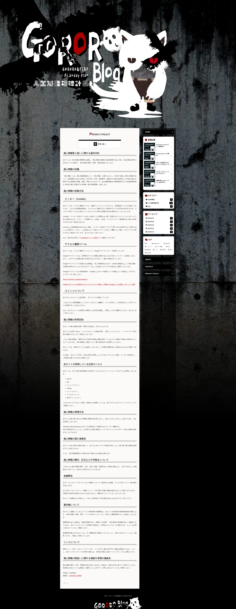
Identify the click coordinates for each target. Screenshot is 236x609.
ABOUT (148, 260)
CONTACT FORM (75, 576)
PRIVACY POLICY (152, 274)
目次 (99, 144)
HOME (147, 132)
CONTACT (149, 267)
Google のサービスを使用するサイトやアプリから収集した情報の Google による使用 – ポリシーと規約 (99, 284)
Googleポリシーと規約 (90, 238)
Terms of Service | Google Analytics (75, 279)
